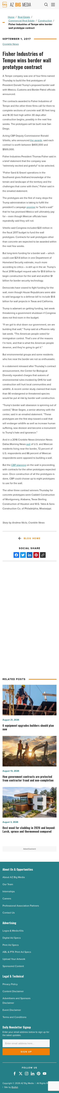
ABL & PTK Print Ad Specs (17, 952)
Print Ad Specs (11, 945)
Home (11, 17)
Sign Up (26, 1051)
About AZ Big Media (14, 877)
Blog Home (32, 538)
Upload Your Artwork (14, 959)
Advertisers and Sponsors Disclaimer (16, 1000)
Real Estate (24, 17)
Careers (7, 898)
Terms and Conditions (14, 1017)
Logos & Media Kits (13, 930)
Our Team (8, 884)
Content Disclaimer (13, 991)
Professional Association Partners (21, 905)
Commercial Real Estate (21, 20)
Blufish (14, 1087)
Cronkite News (11, 44)
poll (28, 444)
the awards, (36, 140)
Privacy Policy (10, 984)
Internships (9, 891)
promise (31, 207)
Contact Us (9, 912)
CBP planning (18, 465)
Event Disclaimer (12, 1010)
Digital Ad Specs (12, 938)
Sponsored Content (13, 966)
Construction (45, 20)
